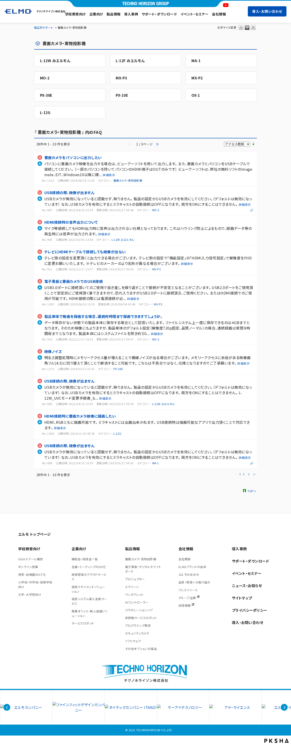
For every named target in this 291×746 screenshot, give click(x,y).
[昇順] (253, 143)
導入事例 (131, 14)
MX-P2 (197, 78)
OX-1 (195, 95)
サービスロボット (83, 623)
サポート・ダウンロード (159, 14)
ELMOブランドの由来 (192, 567)
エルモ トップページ (34, 534)
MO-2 (45, 78)
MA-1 (196, 60)
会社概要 (184, 559)
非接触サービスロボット (141, 618)
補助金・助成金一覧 (85, 559)
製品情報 (114, 14)
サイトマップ (242, 598)
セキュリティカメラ (137, 633)
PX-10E (122, 95)
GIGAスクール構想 (30, 559)
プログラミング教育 (138, 625)
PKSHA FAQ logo (276, 741)
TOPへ (252, 490)
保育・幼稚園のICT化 (32, 574)
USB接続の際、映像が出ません (69, 192)
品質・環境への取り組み (194, 582)
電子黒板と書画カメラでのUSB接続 (73, 281)
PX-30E (46, 95)
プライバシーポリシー (249, 610)
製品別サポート (43, 27)
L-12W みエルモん (55, 60)
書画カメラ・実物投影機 (127, 180)
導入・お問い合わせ (267, 11)
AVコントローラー (136, 602)
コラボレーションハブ (139, 610)
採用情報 (184, 605)
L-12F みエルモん (130, 60)
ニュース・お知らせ (247, 585)
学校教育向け (75, 14)
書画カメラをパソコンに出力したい (73, 157)
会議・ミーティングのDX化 (89, 567)
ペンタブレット (134, 594)
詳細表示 (109, 175)
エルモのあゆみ (188, 574)
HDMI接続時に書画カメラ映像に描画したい (80, 416)
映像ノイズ (53, 351)
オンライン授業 (28, 567)
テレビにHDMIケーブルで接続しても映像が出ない (85, 251)
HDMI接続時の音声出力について (71, 222)
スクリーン (132, 587)
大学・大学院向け (29, 594)
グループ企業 (187, 598)
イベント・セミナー (194, 14)
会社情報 (219, 14)
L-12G (45, 112)
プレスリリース (188, 590)
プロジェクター (135, 579)
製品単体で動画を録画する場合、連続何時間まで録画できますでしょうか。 (103, 316)
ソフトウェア (133, 641)
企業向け (96, 14)
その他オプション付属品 (141, 649)
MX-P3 (121, 78)
